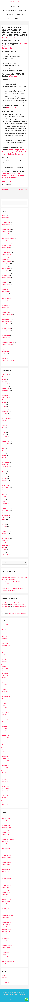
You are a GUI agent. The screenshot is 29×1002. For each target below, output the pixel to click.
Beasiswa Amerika (6, 217)
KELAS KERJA (9, 18)
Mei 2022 (4, 473)
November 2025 (6, 390)
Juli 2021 (4, 494)
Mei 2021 (4, 499)
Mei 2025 (4, 404)
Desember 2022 (5, 459)
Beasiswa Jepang (6, 273)
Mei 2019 (4, 552)
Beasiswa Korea (5, 282)
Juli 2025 (4, 399)
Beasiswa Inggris (6, 263)
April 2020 (4, 526)
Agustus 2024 (5, 425)
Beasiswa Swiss (5, 333)
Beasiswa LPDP (5, 287)
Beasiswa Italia (5, 270)
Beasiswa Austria (6, 37)
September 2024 (6, 423)
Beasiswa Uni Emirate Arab (8, 342)
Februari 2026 (5, 383)
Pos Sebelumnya (5, 189)
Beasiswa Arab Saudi (6, 220)
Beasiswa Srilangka (6, 328)
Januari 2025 (4, 413)
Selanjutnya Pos (23, 189)
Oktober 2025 (5, 393)
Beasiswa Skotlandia (6, 321)
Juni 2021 (4, 496)
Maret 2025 (4, 409)
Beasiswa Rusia (5, 312)
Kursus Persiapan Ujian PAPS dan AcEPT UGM (12, 586)
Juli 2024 (4, 427)
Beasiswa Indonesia (6, 261)
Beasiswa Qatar (5, 307)
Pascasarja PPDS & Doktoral (8, 356)
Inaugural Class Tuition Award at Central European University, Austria (13, 175)
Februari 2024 (5, 439)
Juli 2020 (4, 519)
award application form (17, 125)
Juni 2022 (4, 471)
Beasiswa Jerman (6, 275)
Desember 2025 (5, 388)
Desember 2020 (5, 508)
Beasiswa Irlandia (6, 268)
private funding (5, 606)
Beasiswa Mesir (5, 293)
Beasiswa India (5, 259)
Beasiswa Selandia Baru (7, 314)
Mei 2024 (4, 432)
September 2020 (6, 515)
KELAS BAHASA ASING (14, 6)
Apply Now (6, 181)
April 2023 (4, 455)
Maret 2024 (4, 436)
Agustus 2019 (5, 545)
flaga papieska (5, 602)
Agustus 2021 (5, 492)
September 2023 (6, 446)
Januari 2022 (4, 483)
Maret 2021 (4, 503)
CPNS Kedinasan (5, 351)
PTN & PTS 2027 (22, 10)
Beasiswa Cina (5, 240)
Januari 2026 (4, 386)
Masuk (3, 975)
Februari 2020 (5, 531)
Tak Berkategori (5, 363)
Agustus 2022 (5, 469)
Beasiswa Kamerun (6, 277)
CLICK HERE (11, 108)
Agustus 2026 (5, 374)
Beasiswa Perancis (6, 303)
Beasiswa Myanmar (6, 296)
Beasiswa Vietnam (6, 346)
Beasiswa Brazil (5, 236)
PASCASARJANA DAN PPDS (9, 10)
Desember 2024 (5, 416)
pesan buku (4, 358)
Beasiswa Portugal (6, 305)
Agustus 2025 (5, 397)
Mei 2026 (4, 381)
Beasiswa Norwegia (6, 298)
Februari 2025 (5, 411)
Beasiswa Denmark (6, 245)
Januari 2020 (4, 533)
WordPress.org (5, 982)
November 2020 (6, 510)
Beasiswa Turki (5, 340)
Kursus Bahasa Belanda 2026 (8, 575)
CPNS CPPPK (4, 349)
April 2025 (4, 406)
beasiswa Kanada (6, 280)
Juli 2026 (4, 376)
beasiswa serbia (5, 317)
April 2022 (4, 476)
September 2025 (6, 395)
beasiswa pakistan (6, 300)
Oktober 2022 (5, 464)
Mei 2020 (4, 524)
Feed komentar (5, 979)
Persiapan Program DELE (17, 602)
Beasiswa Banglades (6, 229)
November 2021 (6, 487)
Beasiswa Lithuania (6, 284)
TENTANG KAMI (18, 18)
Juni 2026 (4, 379)
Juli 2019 (4, 547)
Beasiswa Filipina (6, 250)
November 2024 (6, 418)
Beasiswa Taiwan (6, 335)
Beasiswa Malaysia (6, 289)
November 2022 (6, 462)
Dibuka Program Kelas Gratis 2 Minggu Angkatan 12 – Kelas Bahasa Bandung (14, 152)
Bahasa (3, 215)
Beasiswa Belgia (5, 234)
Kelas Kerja (4, 353)
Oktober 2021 (5, 489)
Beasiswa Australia (6, 222)
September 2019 (6, 543)
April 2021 (4, 501)
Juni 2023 (4, 450)
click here (13, 76)
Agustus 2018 (5, 554)
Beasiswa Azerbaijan (6, 227)
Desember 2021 (5, 485)
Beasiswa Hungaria (6, 257)
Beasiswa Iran (5, 266)
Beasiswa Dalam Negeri (7, 243)
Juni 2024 (4, 429)
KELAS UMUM (9, 14)
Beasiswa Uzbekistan (7, 344)
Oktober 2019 (5, 540)
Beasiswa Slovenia (6, 323)
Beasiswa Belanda (6, 231)
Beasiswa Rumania (6, 310)
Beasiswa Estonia (6, 247)
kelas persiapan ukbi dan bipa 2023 (17, 611)
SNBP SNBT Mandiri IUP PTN (8, 360)
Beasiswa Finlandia (6, 252)
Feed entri (4, 977)
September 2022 (6, 466)
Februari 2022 (5, 480)
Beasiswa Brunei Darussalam (8, 238)
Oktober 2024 (5, 420)
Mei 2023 (4, 453)
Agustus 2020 (5, 517)
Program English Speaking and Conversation (14, 46)
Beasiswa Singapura (6, 319)
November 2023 (6, 443)
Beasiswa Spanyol (6, 326)
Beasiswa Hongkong (6, 254)
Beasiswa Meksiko (6, 291)
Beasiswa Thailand (6, 337)
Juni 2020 (4, 522)
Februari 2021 (5, 506)
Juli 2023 (4, 448)
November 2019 (6, 538)
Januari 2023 (4, 457)
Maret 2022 (4, 478)
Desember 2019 (5, 536)
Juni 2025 (4, 402)
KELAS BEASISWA (19, 14)
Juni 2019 (4, 549)
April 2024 (4, 434)
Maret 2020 (4, 529)
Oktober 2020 (5, 513)
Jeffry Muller (4, 604)
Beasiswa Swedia (6, 330)
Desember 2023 (5, 441)
